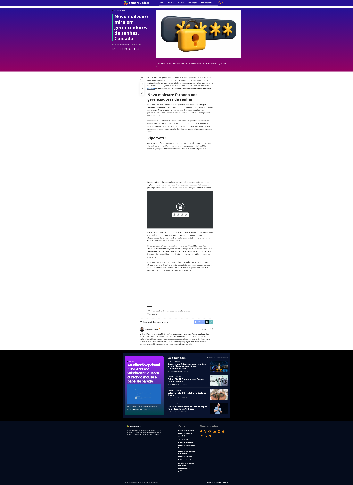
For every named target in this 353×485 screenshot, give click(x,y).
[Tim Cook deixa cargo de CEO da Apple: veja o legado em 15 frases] (219, 408)
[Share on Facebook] (122, 49)
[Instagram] (212, 329)
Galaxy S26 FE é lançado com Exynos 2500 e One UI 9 (186, 380)
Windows (131, 361)
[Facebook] (210, 329)
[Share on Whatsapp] (130, 49)
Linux (170, 361)
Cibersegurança (119, 10)
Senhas (188, 311)
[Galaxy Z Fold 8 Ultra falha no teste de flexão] (219, 394)
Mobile (171, 376)
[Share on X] (126, 49)
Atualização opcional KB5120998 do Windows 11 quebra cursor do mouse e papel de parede (143, 373)
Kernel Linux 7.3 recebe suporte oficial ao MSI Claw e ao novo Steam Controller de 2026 (187, 366)
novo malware (180, 311)
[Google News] (214, 431)
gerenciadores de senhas (161, 311)
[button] (220, 3)
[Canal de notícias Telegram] (210, 436)
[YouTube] (210, 431)
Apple (171, 404)
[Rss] (205, 436)
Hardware (178, 361)
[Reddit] (223, 431)
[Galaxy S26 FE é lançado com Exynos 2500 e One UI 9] (219, 380)
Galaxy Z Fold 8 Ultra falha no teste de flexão (187, 393)
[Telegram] (201, 436)
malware (151, 88)
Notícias (178, 376)
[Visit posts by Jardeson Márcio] (142, 329)
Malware (172, 311)
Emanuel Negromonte (136, 409)
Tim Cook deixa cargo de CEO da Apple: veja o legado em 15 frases (187, 407)
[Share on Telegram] (134, 49)
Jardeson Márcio (124, 44)
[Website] (207, 329)
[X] (205, 431)
